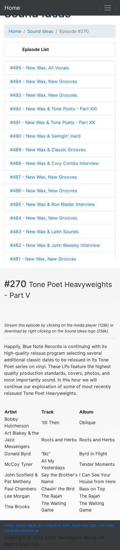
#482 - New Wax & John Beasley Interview (55, 245)
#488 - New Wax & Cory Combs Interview (54, 163)
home (9, 525)
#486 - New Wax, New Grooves (43, 190)
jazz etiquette (50, 525)
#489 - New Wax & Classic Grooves (48, 149)
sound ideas (26, 525)
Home (12, 7)
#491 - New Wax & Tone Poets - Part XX (52, 122)
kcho (67, 525)
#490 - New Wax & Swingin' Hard (45, 136)
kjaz (85, 525)
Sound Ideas (40, 31)
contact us (29, 530)
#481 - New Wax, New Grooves (43, 259)
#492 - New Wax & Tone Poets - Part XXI (53, 108)
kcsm (76, 525)
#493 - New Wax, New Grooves (43, 95)
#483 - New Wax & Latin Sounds (44, 231)
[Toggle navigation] (108, 7)
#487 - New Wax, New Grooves (43, 177)
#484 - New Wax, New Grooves (43, 218)
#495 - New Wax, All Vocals (39, 67)
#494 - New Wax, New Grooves (43, 81)
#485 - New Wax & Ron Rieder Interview (52, 204)
